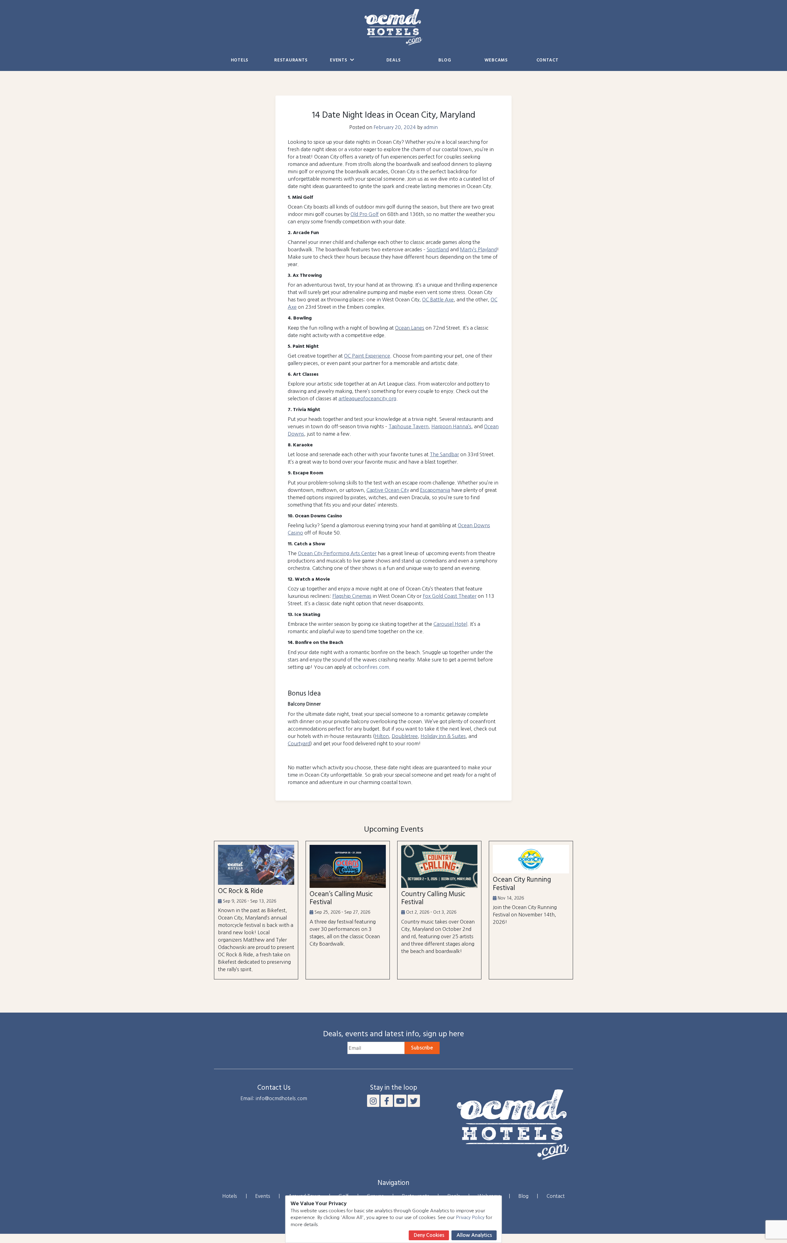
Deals (393, 60)
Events (339, 60)
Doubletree (405, 736)
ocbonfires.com (371, 667)
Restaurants (290, 60)
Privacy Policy (470, 1217)
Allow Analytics (474, 1235)
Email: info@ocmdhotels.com (273, 1098)
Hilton (382, 736)
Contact (547, 60)
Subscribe (422, 1047)
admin (431, 127)
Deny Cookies (429, 1235)
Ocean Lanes (409, 327)
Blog (444, 60)
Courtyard (299, 743)
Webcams (496, 60)
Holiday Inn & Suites (443, 736)
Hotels (239, 60)
